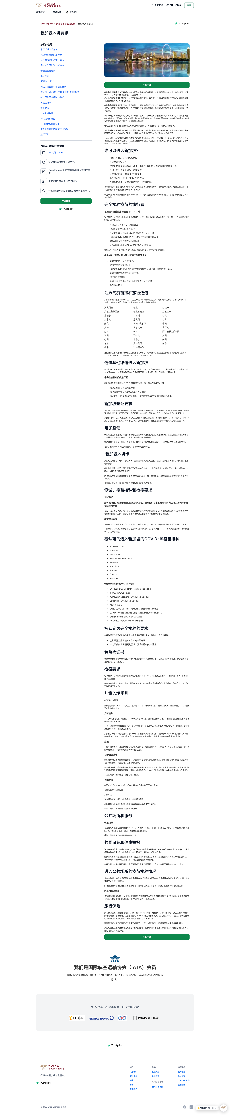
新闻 (132, 1085)
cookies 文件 (184, 1080)
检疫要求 (44, 108)
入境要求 (155, 1076)
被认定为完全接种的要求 (52, 97)
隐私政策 (181, 1076)
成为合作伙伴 (157, 1087)
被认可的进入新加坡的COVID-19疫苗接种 (59, 92)
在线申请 (66, 201)
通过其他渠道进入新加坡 (52, 65)
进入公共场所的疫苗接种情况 (54, 129)
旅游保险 (57, 12)
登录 (189, 5)
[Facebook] (184, 1107)
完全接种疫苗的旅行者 (51, 55)
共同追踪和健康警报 (50, 124)
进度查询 (158, 5)
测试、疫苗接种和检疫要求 (53, 86)
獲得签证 (40, 12)
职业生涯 (133, 1076)
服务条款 (181, 1071)
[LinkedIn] (191, 1107)
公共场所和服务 (47, 118)
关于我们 (133, 1071)
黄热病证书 (45, 102)
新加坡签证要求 (47, 70)
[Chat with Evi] (223, 1108)
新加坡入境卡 (47, 81)
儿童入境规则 (46, 113)
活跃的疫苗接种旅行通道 (52, 60)
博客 (132, 1080)
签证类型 (155, 1071)
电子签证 (44, 76)
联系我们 (133, 1089)
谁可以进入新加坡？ (50, 49)
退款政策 (181, 1085)
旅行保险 (44, 134)
